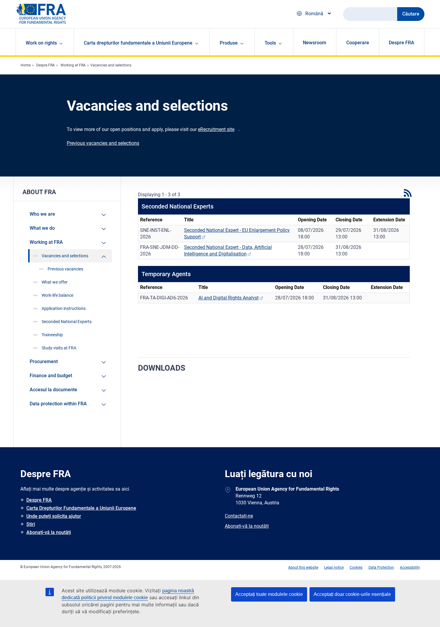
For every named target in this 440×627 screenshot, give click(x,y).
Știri (30, 524)
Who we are (42, 214)
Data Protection (381, 567)
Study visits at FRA (59, 348)
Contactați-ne (239, 516)
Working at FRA (73, 65)
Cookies (356, 567)
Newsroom (314, 42)
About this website (303, 567)
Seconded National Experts (67, 321)
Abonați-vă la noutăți (48, 532)
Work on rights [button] (41, 43)
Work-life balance (57, 295)
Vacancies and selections (110, 65)
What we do (42, 228)
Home (26, 65)
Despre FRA (401, 42)
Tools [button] (270, 43)
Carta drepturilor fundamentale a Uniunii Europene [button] (138, 43)
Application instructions (64, 308)
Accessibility (410, 567)
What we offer (55, 282)
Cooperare (357, 42)
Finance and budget (51, 375)
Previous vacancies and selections (103, 143)
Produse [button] (229, 43)
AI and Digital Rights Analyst (228, 298)
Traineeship (52, 334)
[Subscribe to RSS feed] (407, 192)
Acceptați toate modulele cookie (269, 594)
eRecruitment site (216, 129)
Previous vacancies (65, 269)
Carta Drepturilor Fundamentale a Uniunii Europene (81, 508)
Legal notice (334, 567)
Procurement (44, 361)
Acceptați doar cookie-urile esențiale (352, 594)
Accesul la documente (53, 389)
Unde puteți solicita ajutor (53, 516)
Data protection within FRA (58, 404)
